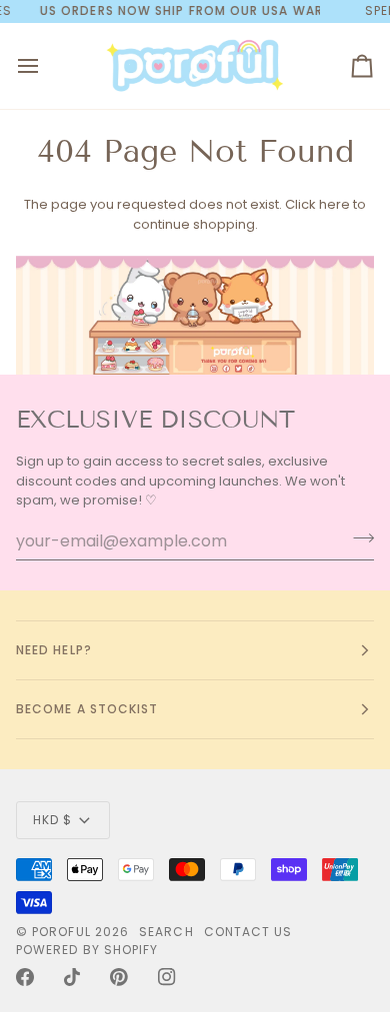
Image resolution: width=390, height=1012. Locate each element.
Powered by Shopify (87, 949)
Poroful (61, 931)
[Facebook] (25, 977)
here (334, 204)
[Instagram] (167, 977)
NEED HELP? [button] (54, 649)
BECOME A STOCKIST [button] (87, 708)
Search (166, 931)
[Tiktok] (72, 977)
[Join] (357, 538)
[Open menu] (46, 66)
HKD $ (52, 819)
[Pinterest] (119, 977)
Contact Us (248, 931)
